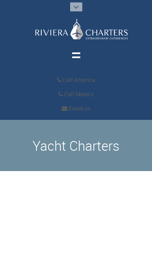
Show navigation (76, 55)
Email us (78, 109)
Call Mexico (78, 94)
